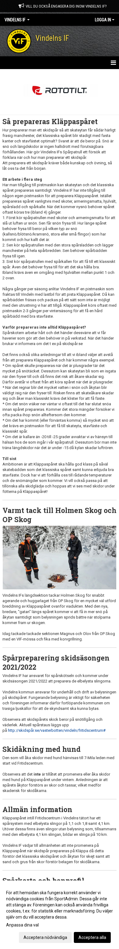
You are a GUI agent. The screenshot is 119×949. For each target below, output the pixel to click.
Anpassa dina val (22, 925)
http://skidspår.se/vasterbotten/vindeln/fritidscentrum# (57, 730)
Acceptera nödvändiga (45, 937)
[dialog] (59, 915)
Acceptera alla (92, 937)
